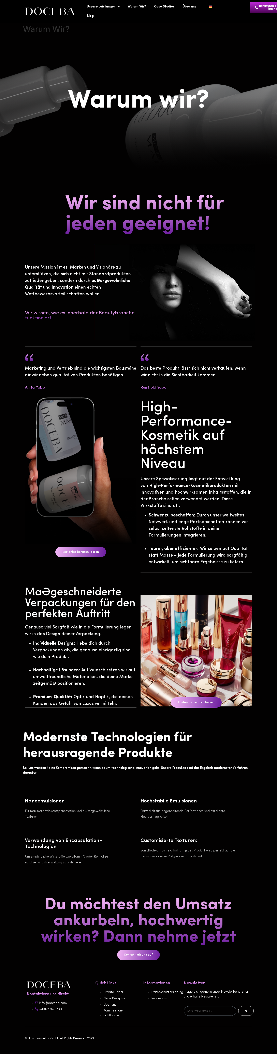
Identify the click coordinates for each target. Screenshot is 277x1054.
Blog (90, 16)
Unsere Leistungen (101, 6)
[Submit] (246, 1011)
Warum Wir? (137, 6)
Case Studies (164, 6)
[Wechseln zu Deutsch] (210, 6)
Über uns (189, 6)
